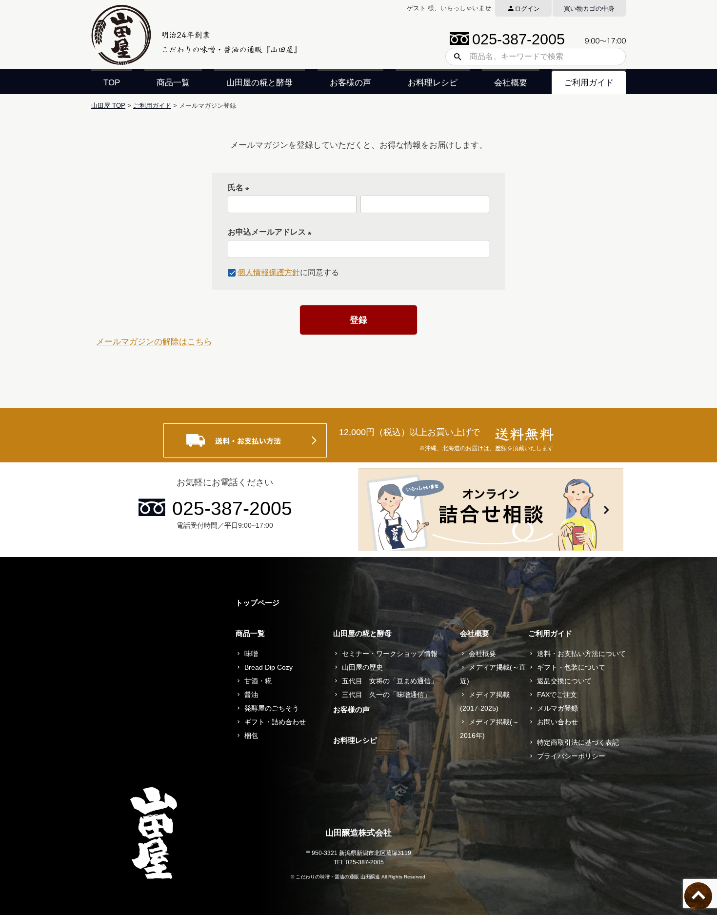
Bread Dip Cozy (268, 667)
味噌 (251, 653)
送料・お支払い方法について (581, 653)
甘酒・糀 (258, 681)
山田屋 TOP (108, 105)
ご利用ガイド (589, 82)
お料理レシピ (433, 82)
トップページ (257, 602)
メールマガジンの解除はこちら (154, 341)
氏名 (240, 187)
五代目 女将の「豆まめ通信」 (390, 681)
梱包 (251, 735)
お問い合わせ (557, 722)
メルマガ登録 (557, 708)
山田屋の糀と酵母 (259, 82)
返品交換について (564, 681)
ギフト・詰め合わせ (275, 722)
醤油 (251, 694)
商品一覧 (173, 82)
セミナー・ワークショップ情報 (390, 653)
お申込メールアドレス (272, 232)
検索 (454, 56)
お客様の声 (350, 82)
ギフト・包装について (571, 667)
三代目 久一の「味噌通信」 (386, 694)
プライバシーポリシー (571, 756)
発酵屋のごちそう (271, 708)
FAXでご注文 (557, 694)
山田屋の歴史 (362, 667)
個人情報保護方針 (269, 272)
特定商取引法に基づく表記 (578, 742)
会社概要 (510, 82)
